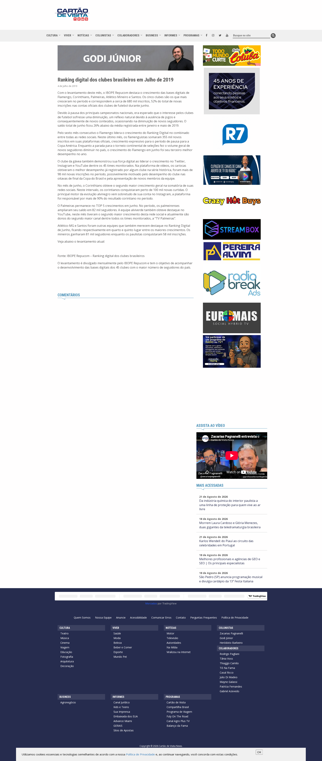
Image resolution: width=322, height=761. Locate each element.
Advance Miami (122, 721)
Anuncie (121, 617)
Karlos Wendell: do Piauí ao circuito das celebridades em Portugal (226, 543)
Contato (181, 617)
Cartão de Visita (176, 702)
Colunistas (103, 35)
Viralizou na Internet (179, 652)
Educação (66, 652)
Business (152, 35)
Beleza (117, 642)
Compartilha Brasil (178, 707)
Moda (117, 638)
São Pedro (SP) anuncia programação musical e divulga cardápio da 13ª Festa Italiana (230, 579)
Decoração (67, 666)
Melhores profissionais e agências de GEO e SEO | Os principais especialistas (229, 561)
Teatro (64, 633)
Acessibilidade (138, 617)
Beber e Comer (122, 647)
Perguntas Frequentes (203, 617)
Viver (67, 35)
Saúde (117, 633)
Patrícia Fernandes (231, 686)
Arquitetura (67, 661)
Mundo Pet (120, 656)
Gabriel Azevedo (229, 691)
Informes (170, 35)
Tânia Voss (226, 658)
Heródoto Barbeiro (231, 642)
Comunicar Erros (161, 617)
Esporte (118, 652)
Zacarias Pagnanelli (231, 633)
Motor (170, 633)
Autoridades (174, 642)
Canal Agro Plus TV (178, 721)
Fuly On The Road (177, 716)
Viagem (64, 647)
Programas (191, 35)
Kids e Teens (121, 707)
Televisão (172, 638)
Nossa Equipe (103, 617)
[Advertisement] (194, 16)
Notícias (83, 35)
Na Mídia (172, 647)
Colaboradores (128, 35)
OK (259, 752)
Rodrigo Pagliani (229, 654)
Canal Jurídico (121, 702)
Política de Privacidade (234, 617)
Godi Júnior (226, 638)
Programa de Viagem (179, 711)
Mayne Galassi (228, 682)
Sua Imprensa (121, 711)
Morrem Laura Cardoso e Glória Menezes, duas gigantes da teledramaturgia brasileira (230, 525)
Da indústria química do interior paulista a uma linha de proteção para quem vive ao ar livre (230, 505)
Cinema (65, 642)
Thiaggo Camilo (229, 663)
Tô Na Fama (227, 668)
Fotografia (66, 656)
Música (64, 638)
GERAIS (117, 725)
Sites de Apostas (123, 730)
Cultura (52, 35)
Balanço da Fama (177, 725)
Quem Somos (82, 617)
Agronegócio (68, 702)
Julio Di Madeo (228, 677)
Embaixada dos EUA (125, 716)
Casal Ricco (226, 672)
